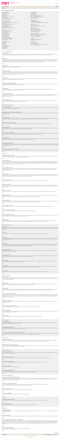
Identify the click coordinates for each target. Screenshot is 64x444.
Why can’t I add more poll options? (6, 33)
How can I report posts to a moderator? (6, 37)
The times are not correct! (5, 23)
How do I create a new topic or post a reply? (7, 30)
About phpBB (4, 411)
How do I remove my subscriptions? (35, 36)
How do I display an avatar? (5, 26)
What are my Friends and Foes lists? (35, 25)
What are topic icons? (4, 48)
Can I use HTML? (4, 43)
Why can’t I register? (4, 14)
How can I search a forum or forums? (35, 28)
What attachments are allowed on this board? (36, 39)
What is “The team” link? (34, 18)
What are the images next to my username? (7, 25)
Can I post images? (4, 44)
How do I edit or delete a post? (5, 31)
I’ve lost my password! (4, 17)
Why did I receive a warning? (5, 36)
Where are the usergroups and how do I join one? (37, 15)
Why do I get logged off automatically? (6, 18)
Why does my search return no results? (35, 29)
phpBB (27, 436)
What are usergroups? (33, 14)
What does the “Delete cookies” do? (6, 19)
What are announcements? (5, 46)
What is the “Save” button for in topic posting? (7, 38)
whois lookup (4, 421)
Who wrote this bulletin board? (34, 42)
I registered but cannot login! (5, 15)
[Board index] (6, 3)
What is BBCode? (4, 42)
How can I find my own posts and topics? (36, 31)
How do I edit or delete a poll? (5, 34)
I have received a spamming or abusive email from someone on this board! (40, 22)
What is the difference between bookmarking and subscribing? (38, 34)
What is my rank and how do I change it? (7, 27)
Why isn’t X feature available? (34, 43)
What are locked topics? (5, 47)
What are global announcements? (6, 45)
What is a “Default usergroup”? (34, 17)
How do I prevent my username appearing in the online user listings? (10, 22)
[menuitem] (7, 6)
